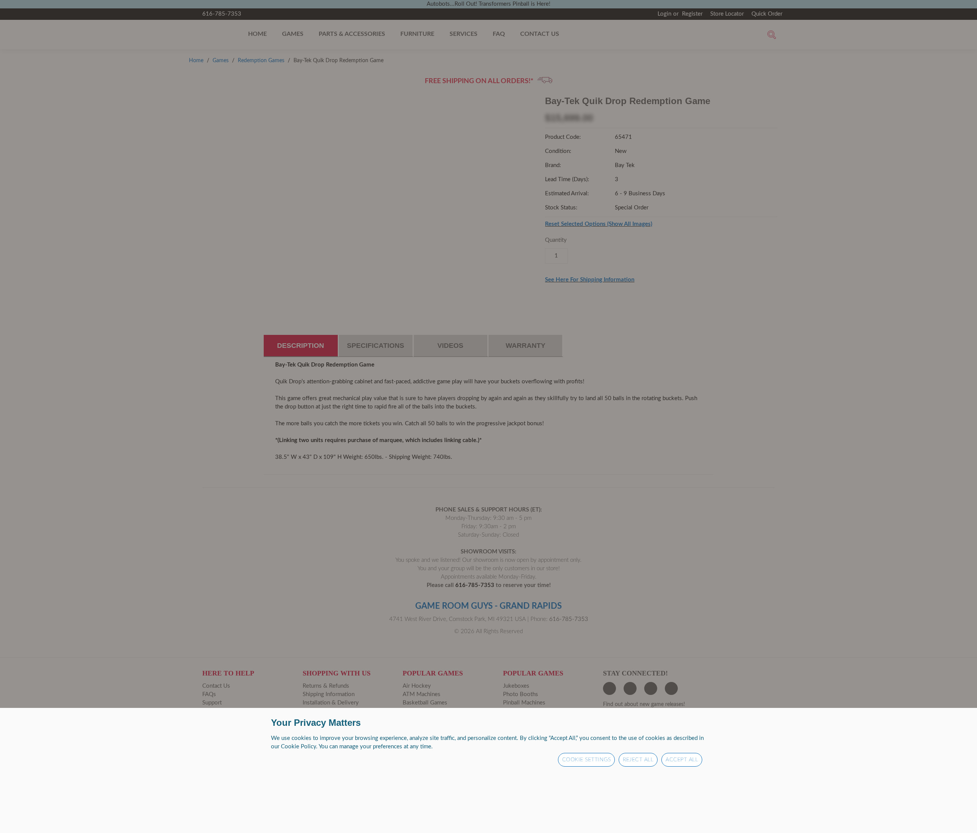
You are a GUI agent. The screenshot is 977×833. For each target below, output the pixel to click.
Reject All (638, 759)
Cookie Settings (586, 759)
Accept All (682, 759)
